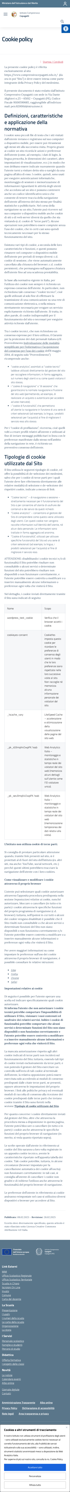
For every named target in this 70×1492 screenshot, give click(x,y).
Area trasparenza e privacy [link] (34, 1414)
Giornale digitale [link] (10, 1389)
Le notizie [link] (7, 1375)
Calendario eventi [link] (11, 1379)
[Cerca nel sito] (62, 22)
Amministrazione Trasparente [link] (18, 1402)
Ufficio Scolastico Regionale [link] (17, 1276)
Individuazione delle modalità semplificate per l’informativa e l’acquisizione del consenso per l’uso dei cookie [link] (31, 346)
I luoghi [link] (6, 1314)
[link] (66, 28)
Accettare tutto (35, 1467)
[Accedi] (65, 4)
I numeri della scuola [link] (13, 1318)
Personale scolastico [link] (13, 1341)
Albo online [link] (8, 1383)
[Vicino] (67, 1427)
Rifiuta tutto (35, 1485)
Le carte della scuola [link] (13, 1322)
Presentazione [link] (9, 1310)
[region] (35, 1458)
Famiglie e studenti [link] (12, 1345)
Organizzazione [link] (10, 1326)
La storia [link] (6, 1330)
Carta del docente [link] (11, 1299)
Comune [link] (6, 1295)
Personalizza (35, 1476)
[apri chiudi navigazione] (5, 14)
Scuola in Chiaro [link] (10, 1283)
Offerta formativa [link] (11, 1360)
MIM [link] (4, 1272)
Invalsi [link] (5, 1291)
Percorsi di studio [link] (11, 1349)
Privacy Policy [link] (9, 1408)
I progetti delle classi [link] (13, 1364)
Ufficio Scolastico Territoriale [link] (17, 1279)
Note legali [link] (8, 1414)
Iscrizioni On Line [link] (11, 1287)
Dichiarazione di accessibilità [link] (38, 1408)
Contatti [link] (6, 1393)
